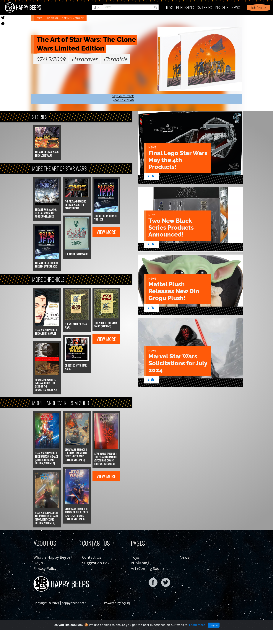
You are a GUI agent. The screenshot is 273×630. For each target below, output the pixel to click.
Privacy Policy (44, 568)
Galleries (204, 7)
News (235, 7)
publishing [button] (185, 7)
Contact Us (91, 557)
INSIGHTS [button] (221, 7)
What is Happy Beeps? (52, 557)
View (151, 176)
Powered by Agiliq (117, 603)
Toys (169, 7)
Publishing (140, 562)
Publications (52, 18)
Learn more (197, 625)
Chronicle (79, 18)
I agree (213, 624)
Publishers (67, 18)
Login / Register (258, 7)
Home (39, 18)
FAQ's (38, 562)
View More (106, 232)
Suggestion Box (95, 562)
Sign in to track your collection (123, 98)
